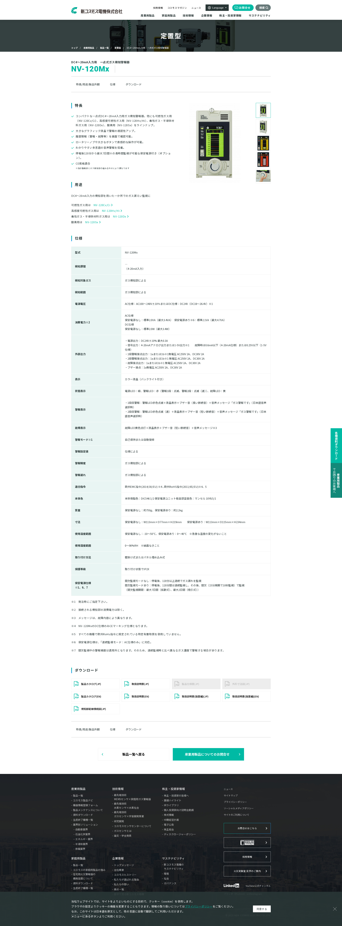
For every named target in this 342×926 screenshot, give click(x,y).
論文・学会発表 (122, 835)
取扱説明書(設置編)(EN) (245, 696)
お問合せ (244, 7)
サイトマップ (231, 795)
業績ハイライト (172, 800)
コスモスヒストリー (125, 874)
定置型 (118, 47)
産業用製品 (89, 47)
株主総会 (169, 829)
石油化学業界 (82, 834)
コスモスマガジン (177, 7)
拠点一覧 (119, 889)
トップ (74, 47)
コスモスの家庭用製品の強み (89, 870)
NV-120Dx (119, 216)
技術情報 (118, 788)
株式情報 (169, 815)
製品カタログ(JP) (91, 684)
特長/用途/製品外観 (88, 84)
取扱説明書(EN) (140, 696)
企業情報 (118, 858)
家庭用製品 (78, 858)
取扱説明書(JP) (140, 684)
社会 (166, 878)
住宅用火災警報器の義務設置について (84, 876)
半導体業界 (81, 844)
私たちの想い (121, 884)
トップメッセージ (124, 865)
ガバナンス (170, 883)
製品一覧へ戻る (133, 754)
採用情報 (158, 7)
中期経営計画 (171, 820)
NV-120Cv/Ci (102, 205)
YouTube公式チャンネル (258, 886)
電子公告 (169, 824)
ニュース (196, 7)
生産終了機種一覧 (83, 820)
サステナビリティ (173, 858)
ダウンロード (134, 84)
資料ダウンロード (83, 815)
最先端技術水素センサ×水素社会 (126, 806)
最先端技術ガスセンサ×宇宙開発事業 (129, 814)
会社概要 (119, 870)
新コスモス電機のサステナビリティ (174, 867)
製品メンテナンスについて (88, 810)
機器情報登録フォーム (85, 805)
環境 (166, 873)
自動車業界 (81, 829)
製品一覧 (104, 47)
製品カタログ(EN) (91, 696)
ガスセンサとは (122, 831)
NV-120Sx (91, 222)
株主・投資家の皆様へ (176, 795)
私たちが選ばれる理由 (126, 879)
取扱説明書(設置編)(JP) (195, 696)
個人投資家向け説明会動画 (179, 810)
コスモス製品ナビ (83, 800)
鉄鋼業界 (80, 849)
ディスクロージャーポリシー (180, 834)
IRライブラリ (171, 805)
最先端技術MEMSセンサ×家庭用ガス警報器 (132, 797)
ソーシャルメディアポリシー (239, 808)
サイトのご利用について (236, 815)
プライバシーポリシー (235, 802)
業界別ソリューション (85, 824)
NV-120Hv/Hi (111, 211)
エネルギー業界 (84, 839)
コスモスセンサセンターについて (132, 826)
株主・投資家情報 (173, 788)
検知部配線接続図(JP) (93, 709)
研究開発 (119, 821)
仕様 (112, 84)
